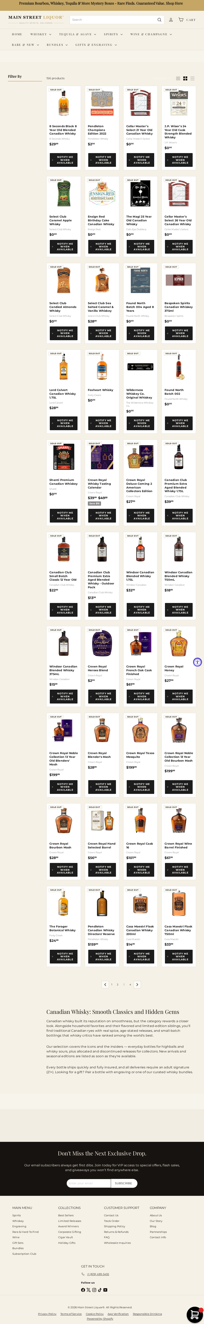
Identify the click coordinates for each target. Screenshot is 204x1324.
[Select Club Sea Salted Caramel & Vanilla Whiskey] (102, 293)
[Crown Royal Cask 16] (141, 831)
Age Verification (118, 1313)
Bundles (56, 45)
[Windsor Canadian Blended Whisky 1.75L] (141, 562)
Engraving (19, 1226)
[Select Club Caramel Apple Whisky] (64, 206)
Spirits (111, 34)
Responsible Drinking (147, 1313)
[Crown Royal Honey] (179, 654)
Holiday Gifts (66, 1242)
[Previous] (105, 984)
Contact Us (111, 1215)
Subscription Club (24, 1253)
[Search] (159, 19)
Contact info (158, 1237)
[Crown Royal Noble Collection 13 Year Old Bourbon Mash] (179, 743)
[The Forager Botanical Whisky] (64, 914)
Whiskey (39, 34)
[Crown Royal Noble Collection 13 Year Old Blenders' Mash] (64, 745)
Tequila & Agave (76, 34)
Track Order (111, 1220)
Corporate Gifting (69, 1231)
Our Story (156, 1220)
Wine (16, 1237)
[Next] (137, 984)
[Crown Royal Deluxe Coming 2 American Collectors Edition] (141, 472)
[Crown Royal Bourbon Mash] (64, 831)
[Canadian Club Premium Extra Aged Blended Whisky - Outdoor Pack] (102, 566)
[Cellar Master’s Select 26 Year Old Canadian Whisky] (179, 206)
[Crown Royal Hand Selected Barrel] (102, 831)
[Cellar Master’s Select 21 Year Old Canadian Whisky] (141, 116)
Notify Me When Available (65, 159)
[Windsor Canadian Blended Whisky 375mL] (64, 656)
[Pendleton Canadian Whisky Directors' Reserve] (102, 916)
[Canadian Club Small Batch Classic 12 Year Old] (64, 562)
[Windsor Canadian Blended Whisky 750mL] (179, 562)
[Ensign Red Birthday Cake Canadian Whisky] (102, 206)
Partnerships (158, 1231)
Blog (153, 1226)
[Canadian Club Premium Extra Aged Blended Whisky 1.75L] (179, 472)
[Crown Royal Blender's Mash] (102, 741)
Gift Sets (17, 1242)
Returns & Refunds (116, 1231)
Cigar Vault (65, 1237)
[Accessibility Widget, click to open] (197, 662)
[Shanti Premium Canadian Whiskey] (64, 468)
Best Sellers (66, 1215)
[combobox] (117, 19)
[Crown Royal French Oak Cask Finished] (141, 656)
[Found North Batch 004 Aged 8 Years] (141, 293)
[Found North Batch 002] (179, 378)
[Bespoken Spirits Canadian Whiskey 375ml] (179, 293)
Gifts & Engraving (95, 45)
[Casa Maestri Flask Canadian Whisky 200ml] (141, 916)
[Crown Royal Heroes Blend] (102, 654)
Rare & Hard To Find (25, 1231)
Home (17, 34)
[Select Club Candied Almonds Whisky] (64, 293)
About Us (156, 1215)
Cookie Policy (95, 1313)
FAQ (107, 1237)
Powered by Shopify (100, 1318)
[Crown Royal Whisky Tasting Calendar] (102, 473)
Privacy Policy (47, 1313)
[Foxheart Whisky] (102, 376)
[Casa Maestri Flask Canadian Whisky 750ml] (179, 916)
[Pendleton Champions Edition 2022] (102, 116)
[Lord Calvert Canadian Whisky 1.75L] (64, 380)
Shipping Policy (114, 1226)
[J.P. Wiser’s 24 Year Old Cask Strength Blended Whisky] (179, 118)
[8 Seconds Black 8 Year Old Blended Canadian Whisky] (64, 116)
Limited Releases (69, 1220)
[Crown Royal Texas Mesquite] (141, 741)
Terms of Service (71, 1313)
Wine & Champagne (149, 34)
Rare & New (24, 45)
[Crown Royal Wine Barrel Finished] (179, 831)
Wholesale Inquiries (117, 1242)
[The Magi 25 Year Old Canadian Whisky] (141, 206)
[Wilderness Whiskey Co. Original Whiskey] (141, 381)
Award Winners (68, 1226)
